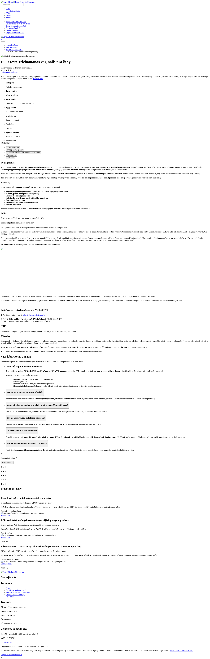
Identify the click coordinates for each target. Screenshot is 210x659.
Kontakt (9, 17)
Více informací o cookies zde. (181, 651)
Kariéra (9, 15)
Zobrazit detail (6, 515)
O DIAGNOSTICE (13, 148)
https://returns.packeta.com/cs (34, 315)
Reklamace (10, 597)
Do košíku (5, 143)
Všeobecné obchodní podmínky (18, 592)
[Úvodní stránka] (12, 572)
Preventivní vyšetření (14, 28)
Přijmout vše (6, 655)
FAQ (8, 13)
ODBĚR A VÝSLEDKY (15, 150)
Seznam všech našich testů (16, 22)
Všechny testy (11, 47)
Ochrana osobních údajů (15, 595)
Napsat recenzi (7, 463)
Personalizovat (16, 655)
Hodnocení (10, 158)
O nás (8, 9)
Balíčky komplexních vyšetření (18, 24)
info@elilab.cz (6, 642)
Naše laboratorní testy (14, 50)
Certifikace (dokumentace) (16, 590)
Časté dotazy (11, 155)
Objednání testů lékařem (15, 33)
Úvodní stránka (12, 45)
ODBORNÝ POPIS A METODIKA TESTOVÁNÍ (23, 153)
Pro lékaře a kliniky (13, 11)
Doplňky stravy (12, 30)
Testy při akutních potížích (16, 26)
